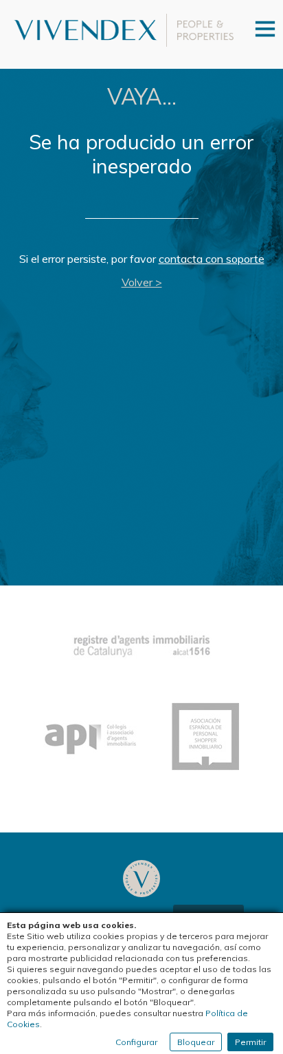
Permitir (250, 1042)
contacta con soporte (211, 259)
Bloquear (195, 1042)
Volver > (142, 282)
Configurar (136, 1042)
